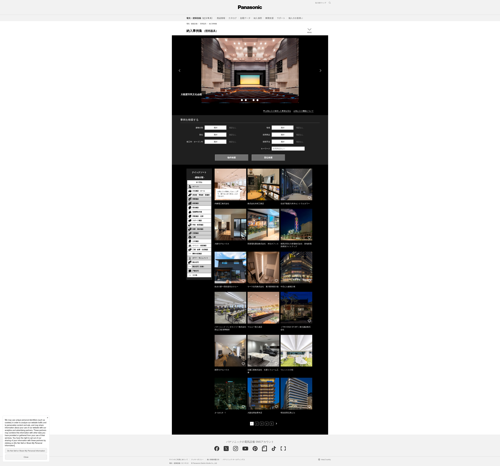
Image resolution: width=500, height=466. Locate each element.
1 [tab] (242, 100)
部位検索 (268, 157)
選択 (215, 127)
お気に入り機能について (303, 111)
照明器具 (203, 24)
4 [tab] (254, 100)
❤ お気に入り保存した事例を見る (277, 111)
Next (320, 70)
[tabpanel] (250, 70)
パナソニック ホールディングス (234, 459)
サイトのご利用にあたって (178, 459)
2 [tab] (246, 100)
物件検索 (231, 157)
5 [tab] (258, 100)
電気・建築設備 (191, 24)
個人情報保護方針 (213, 459)
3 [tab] (250, 100)
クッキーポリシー (197, 459)
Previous (179, 70)
